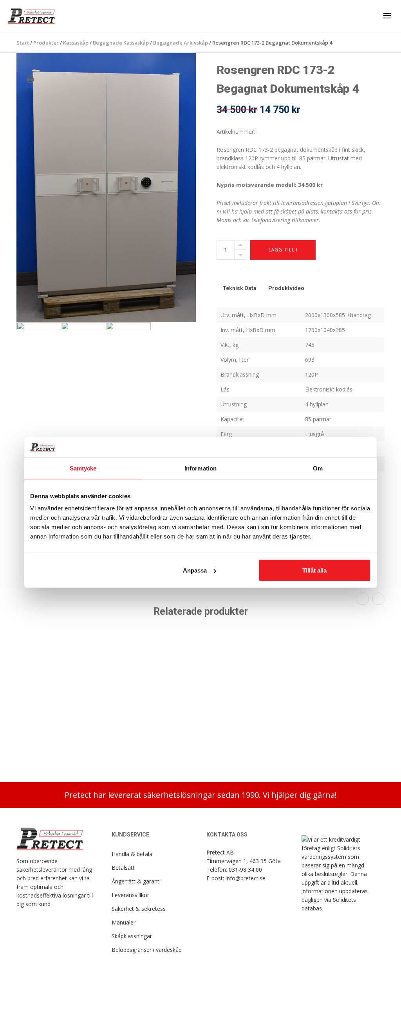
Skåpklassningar (132, 936)
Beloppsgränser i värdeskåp (147, 949)
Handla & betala (132, 854)
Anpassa (195, 570)
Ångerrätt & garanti (136, 881)
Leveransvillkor (130, 895)
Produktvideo (286, 288)
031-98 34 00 (245, 869)
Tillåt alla (314, 570)
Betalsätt (123, 867)
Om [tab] (318, 468)
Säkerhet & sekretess (139, 908)
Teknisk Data (239, 288)
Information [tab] (200, 468)
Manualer (123, 922)
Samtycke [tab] (83, 468)
